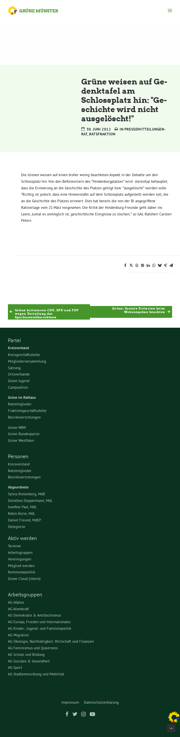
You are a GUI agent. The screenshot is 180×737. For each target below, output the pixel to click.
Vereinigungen (19, 559)
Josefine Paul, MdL (22, 506)
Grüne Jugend (18, 380)
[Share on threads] (136, 265)
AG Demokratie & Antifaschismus (34, 615)
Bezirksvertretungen (24, 417)
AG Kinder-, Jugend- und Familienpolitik (39, 628)
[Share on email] (171, 265)
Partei (14, 340)
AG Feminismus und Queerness (33, 648)
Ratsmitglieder (20, 404)
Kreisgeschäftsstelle (24, 354)
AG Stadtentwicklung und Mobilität (36, 674)
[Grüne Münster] (37, 10)
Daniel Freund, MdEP (24, 520)
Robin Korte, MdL (21, 513)
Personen (18, 456)
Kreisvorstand (19, 464)
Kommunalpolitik (21, 572)
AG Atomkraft (18, 608)
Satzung (14, 367)
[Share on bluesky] (159, 265)
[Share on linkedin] (148, 265)
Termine (14, 546)
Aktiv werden (22, 538)
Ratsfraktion (102, 134)
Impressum (70, 702)
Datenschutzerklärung (101, 702)
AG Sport (15, 667)
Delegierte (16, 526)
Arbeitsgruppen (20, 552)
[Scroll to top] (171, 727)
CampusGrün (18, 387)
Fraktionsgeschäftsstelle (27, 410)
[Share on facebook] (125, 265)
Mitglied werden (21, 565)
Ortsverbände (19, 374)
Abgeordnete (18, 487)
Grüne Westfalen (21, 440)
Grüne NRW (17, 427)
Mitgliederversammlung (27, 361)
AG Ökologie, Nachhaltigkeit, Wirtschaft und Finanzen (51, 641)
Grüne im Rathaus (22, 397)
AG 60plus (16, 602)
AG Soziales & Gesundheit (29, 661)
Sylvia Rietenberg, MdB (26, 494)
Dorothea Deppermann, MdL (30, 500)
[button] (170, 10)
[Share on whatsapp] (154, 265)
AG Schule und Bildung (26, 654)
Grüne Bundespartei (24, 433)
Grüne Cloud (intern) (24, 578)
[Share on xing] (165, 265)
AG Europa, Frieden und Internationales (39, 621)
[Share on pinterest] (142, 265)
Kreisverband (18, 347)
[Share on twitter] (131, 265)
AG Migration (18, 635)
